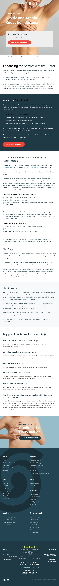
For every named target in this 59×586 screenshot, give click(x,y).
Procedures (11, 56)
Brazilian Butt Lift (35, 483)
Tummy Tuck (6, 498)
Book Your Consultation (30, 437)
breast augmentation (33, 167)
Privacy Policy (52, 561)
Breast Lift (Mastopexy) (36, 463)
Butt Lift (32, 485)
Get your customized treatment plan (19, 38)
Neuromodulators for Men (37, 507)
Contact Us (53, 552)
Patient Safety (52, 549)
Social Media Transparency (52, 559)
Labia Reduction (8, 519)
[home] (29, 5)
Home (4, 56)
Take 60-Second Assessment (19, 42)
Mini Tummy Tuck (8, 493)
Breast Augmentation (26, 56)
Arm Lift (5, 483)
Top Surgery (33, 470)
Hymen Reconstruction (10, 517)
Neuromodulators (35, 517)
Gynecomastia (34, 499)
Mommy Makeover (8, 491)
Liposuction (6, 488)
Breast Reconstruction (36, 465)
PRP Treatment (34, 530)
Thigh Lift (6, 496)
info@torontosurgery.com (29, 567)
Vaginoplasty (7, 524)
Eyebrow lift (6, 465)
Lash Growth (34, 524)
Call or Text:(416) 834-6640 (29, 572)
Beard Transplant (35, 496)
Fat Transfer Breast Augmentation (40, 473)
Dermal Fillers (34, 519)
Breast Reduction (35, 468)
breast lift (7, 167)
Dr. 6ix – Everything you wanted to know (50, 555)
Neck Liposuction (35, 502)
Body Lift (5, 485)
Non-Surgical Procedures (10, 556)
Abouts (5, 549)
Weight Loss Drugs (35, 527)
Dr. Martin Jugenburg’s (29, 185)
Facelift (5, 460)
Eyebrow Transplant (9, 468)
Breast (17, 56)
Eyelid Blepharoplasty (9, 463)
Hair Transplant (34, 494)
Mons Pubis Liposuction (10, 522)
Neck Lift (5, 470)
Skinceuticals (34, 532)
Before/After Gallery (8, 552)
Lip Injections (34, 522)
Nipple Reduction (38, 56)
